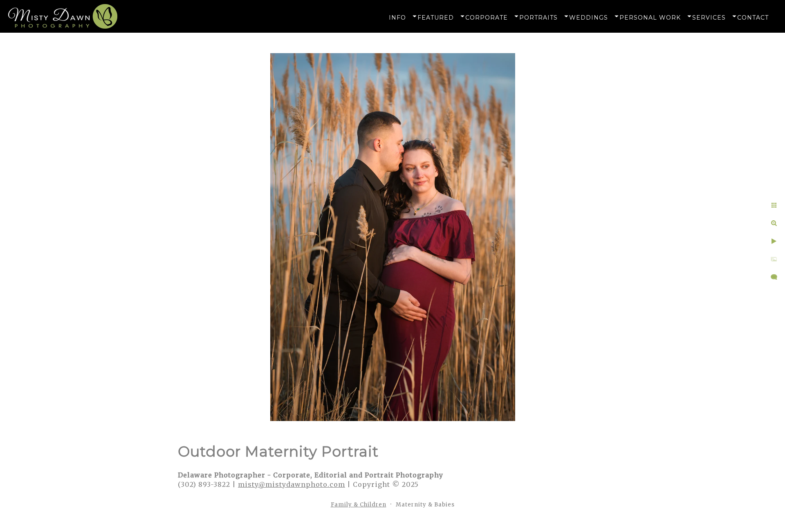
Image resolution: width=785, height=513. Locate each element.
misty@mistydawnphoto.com (291, 484)
